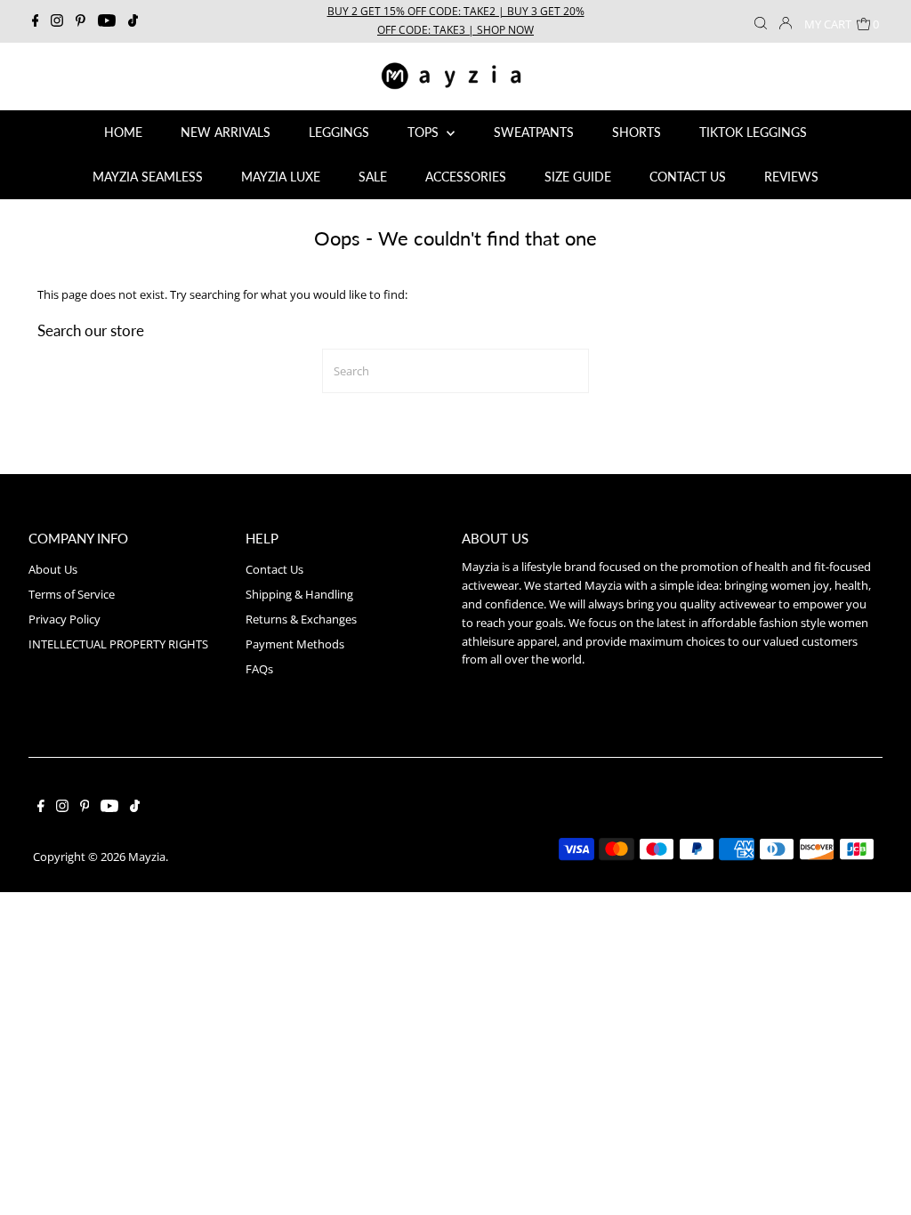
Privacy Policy (64, 619)
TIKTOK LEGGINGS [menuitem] (753, 132)
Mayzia (146, 857)
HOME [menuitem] (123, 132)
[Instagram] (57, 21)
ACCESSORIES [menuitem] (465, 176)
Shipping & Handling (299, 594)
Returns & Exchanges (301, 619)
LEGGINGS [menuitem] (339, 132)
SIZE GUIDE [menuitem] (577, 176)
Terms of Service (71, 594)
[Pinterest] (80, 21)
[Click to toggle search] (760, 21)
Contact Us (274, 569)
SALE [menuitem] (373, 176)
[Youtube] (106, 21)
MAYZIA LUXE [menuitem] (280, 176)
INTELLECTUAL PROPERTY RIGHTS (118, 644)
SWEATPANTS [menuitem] (534, 132)
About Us (52, 569)
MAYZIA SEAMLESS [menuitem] (148, 176)
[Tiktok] (133, 21)
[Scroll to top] (875, 1179)
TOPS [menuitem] (424, 132)
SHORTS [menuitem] (636, 132)
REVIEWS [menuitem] (791, 176)
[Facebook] (36, 21)
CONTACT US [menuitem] (687, 176)
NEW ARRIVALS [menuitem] (225, 132)
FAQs (259, 669)
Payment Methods (295, 644)
